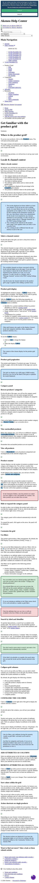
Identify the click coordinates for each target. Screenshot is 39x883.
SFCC (10, 86)
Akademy (11, 92)
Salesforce (11, 84)
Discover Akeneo (9, 104)
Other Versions (9, 45)
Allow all (19, 10)
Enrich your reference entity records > (16, 862)
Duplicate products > (11, 860)
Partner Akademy (13, 94)
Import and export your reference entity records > (19, 857)
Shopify (10, 79)
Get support (18, 104)
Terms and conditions (11, 872)
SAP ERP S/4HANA (14, 87)
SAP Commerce (13, 82)
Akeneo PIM (8, 109)
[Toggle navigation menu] (2, 105)
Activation (11, 72)
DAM (10, 69)
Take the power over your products (15, 116)
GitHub (10, 96)
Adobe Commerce (13, 81)
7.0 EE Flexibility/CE (11, 62)
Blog (9, 98)
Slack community (13, 99)
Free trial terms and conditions (14, 874)
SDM (10, 70)
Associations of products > (12, 864)
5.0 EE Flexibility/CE (14, 53)
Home (6, 108)
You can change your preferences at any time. (19, 7)
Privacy (7, 875)
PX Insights (11, 75)
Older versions (12, 60)
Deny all (19, 14)
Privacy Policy (33, 5)
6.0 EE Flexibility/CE (14, 52)
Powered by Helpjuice (19, 880)
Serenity (7, 44)
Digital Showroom (13, 74)
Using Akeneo (9, 115)
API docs (7, 89)
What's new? (8, 101)
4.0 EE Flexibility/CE (14, 55)
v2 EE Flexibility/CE (14, 59)
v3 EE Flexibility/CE (14, 57)
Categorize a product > (11, 858)
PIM (9, 67)
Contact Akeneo (9, 877)
